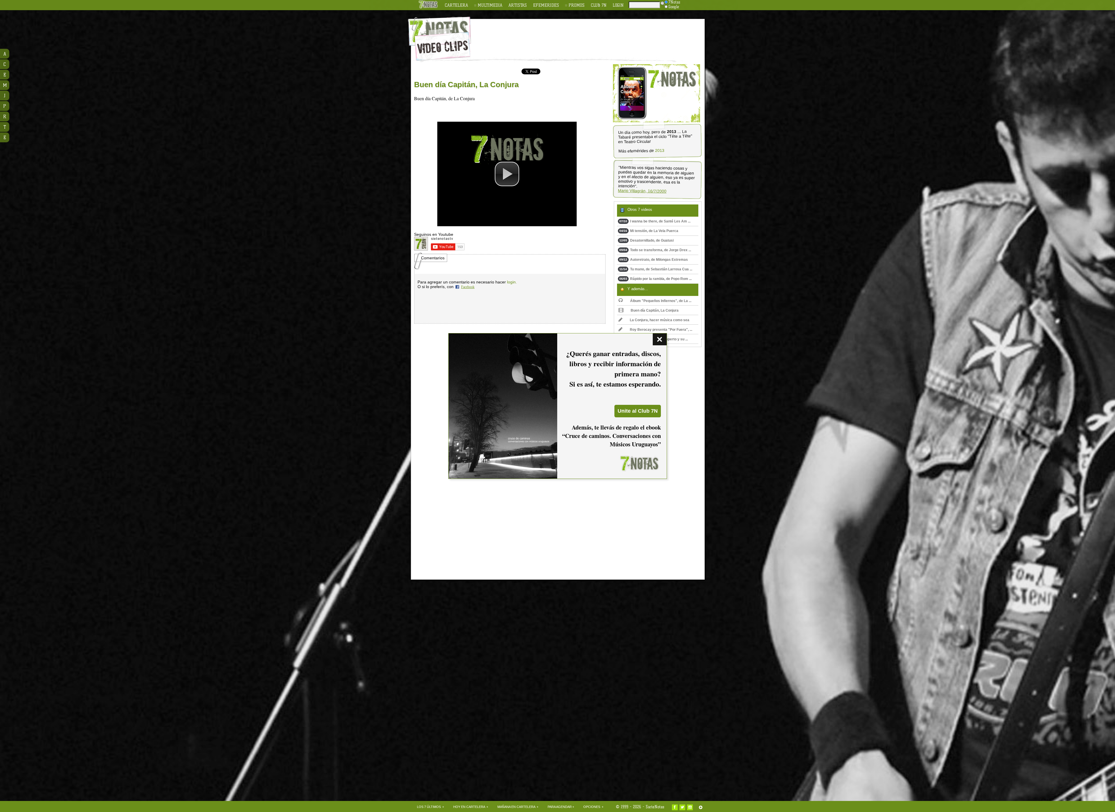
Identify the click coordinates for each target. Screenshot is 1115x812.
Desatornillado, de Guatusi (646, 240)
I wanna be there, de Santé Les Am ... (654, 221)
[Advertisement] (595, 35)
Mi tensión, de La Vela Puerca (648, 231)
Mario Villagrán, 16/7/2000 (642, 191)
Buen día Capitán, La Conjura (655, 310)
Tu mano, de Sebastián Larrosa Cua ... (655, 269)
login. (512, 282)
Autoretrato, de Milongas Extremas (653, 260)
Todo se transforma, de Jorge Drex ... (655, 250)
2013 (659, 150)
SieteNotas (655, 806)
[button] (507, 174)
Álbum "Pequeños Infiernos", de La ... (660, 301)
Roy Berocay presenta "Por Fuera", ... (661, 330)
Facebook (467, 287)
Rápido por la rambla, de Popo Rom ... (655, 279)
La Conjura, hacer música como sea (659, 320)
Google (673, 6)
